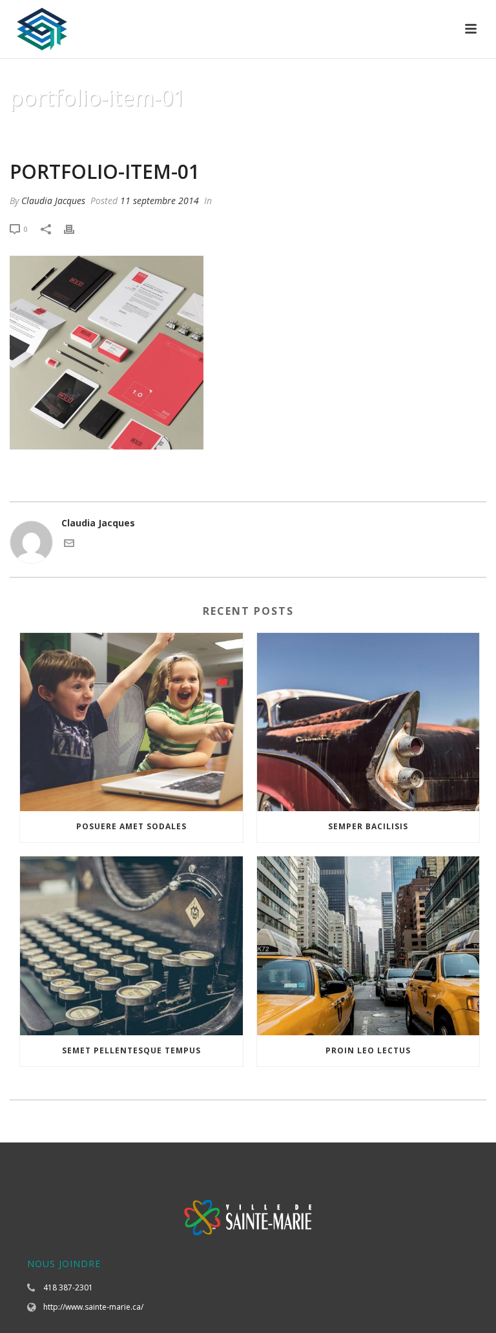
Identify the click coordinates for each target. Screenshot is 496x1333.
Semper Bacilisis (368, 826)
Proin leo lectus (368, 1050)
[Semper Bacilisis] (368, 722)
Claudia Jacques (53, 200)
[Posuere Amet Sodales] (131, 722)
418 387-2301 (68, 1287)
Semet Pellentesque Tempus (131, 1050)
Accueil (274, 130)
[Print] (75, 228)
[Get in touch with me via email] (69, 545)
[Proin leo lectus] (368, 945)
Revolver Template (343, 130)
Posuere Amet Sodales (131, 826)
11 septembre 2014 (159, 200)
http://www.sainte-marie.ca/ (93, 1306)
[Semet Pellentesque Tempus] (131, 945)
